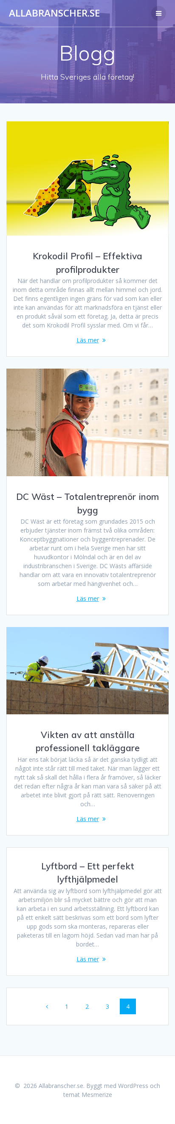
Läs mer (87, 340)
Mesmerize (97, 1095)
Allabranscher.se (54, 13)
